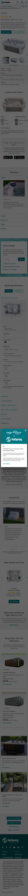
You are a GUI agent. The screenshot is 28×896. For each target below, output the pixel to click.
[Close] (25, 430)
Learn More (6, 464)
